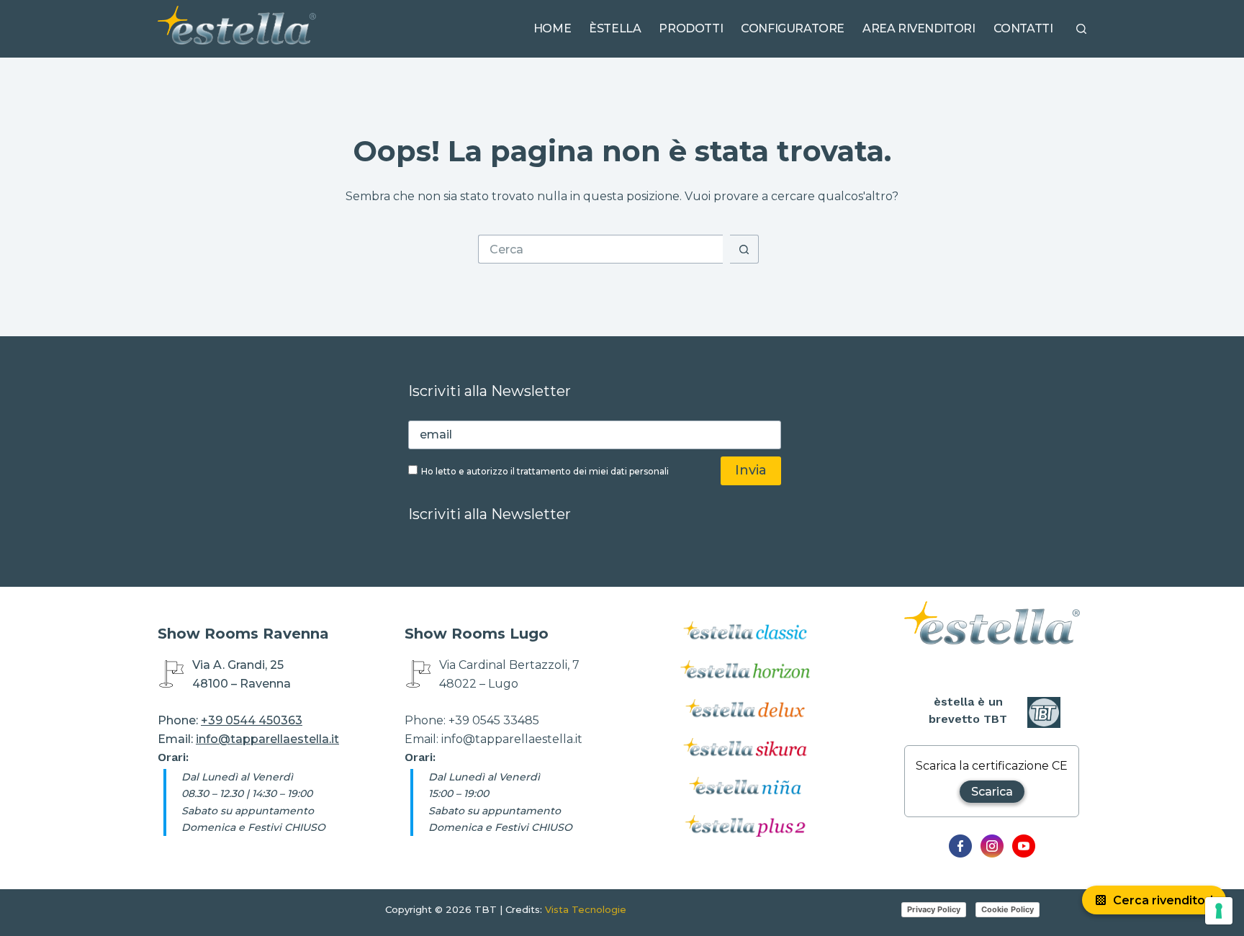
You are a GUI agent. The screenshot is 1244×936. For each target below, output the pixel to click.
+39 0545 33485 (494, 720)
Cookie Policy (1007, 909)
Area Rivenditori (918, 28)
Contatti (1023, 28)
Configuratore (792, 28)
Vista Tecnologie (585, 909)
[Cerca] (1081, 29)
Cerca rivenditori (1163, 900)
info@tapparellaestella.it (267, 739)
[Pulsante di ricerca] (744, 249)
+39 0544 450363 (251, 720)
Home (552, 28)
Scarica (992, 791)
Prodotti (691, 28)
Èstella (615, 28)
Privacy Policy (933, 909)
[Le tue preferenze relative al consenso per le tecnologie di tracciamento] (1218, 910)
